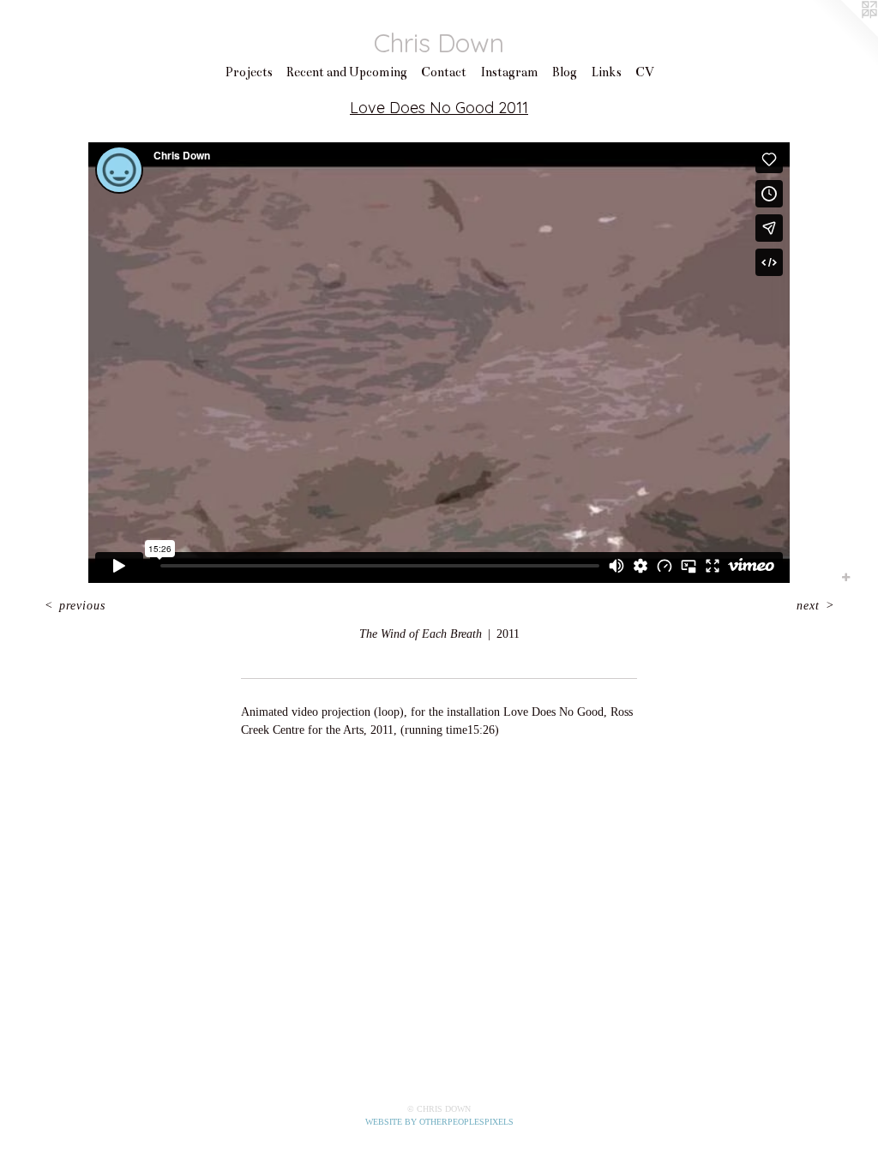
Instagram (509, 72)
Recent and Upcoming (346, 72)
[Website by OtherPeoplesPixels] (843, 34)
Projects (249, 72)
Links (606, 72)
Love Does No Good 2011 (439, 107)
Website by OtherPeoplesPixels (439, 1121)
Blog (564, 72)
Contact (443, 72)
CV (644, 72)
